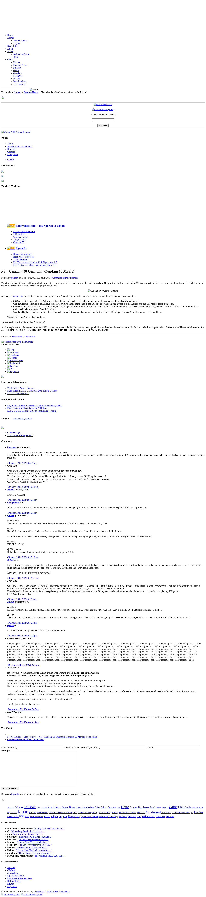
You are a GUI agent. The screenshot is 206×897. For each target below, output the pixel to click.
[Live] (10, 368)
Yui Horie (170, 816)
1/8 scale (30, 807)
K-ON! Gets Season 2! (18, 393)
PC (192, 812)
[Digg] (10, 349)
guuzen (14, 278)
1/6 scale (10, 807)
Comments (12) (14, 432)
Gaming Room (20, 237)
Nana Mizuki (130, 812)
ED (105, 807)
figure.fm (21, 248)
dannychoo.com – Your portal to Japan (40, 225)
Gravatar (15, 794)
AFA (38, 807)
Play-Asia (12, 886)
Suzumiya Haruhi (99, 816)
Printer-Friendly (70, 278)
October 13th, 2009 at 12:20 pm (23, 557)
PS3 (21, 816)
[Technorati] (13, 363)
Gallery (10, 159)
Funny (158, 807)
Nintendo (176, 812)
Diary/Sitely (13, 46)
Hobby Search (14, 881)
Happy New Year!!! (22, 254)
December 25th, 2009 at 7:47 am (23, 709)
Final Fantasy (144, 807)
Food (152, 807)
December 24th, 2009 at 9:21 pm (23, 665)
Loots (65, 812)
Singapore (63, 816)
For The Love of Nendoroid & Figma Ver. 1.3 (35, 262)
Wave (139, 816)
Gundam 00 (18, 418)
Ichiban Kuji (19, 234)
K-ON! (32, 812)
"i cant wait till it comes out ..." (28, 834)
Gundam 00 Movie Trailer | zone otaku (25, 739)
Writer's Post (148, 816)
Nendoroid (153, 812)
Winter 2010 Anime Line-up (20, 388)
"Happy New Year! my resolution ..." (36, 853)
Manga (16, 78)
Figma (125, 807)
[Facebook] (13, 355)
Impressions (12, 812)
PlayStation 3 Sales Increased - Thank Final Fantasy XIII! (34, 405)
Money (115, 812)
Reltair (10, 560)
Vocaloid (132, 816)
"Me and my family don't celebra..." (27, 831)
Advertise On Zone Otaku (19, 146)
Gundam (17, 73)
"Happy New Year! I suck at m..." (33, 842)
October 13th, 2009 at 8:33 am (22, 500)
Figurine (17, 67)
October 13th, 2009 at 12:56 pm (23, 578)
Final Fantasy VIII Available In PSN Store (27, 408)
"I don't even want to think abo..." (32, 847)
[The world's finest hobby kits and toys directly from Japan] (2, 181)
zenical (10, 489)
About (10, 143)
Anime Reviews (21, 40)
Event (110, 807)
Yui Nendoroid (20, 259)
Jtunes (10, 51)
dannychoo (12, 873)
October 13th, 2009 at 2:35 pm (22, 599)
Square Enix (86, 816)
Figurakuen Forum (16, 875)
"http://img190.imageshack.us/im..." (35, 836)
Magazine (18, 76)
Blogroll (11, 149)
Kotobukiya (42, 812)
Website (150, 747)
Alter (49, 807)
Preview (198, 812)
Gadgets (165, 807)
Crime (97, 807)
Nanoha (141, 812)
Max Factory (105, 812)
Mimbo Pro (52, 891)
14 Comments (55, 278)
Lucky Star (72, 812)
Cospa (91, 807)
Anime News (68, 807)
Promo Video (13, 816)
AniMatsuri (16, 336)
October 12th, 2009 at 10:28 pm (23, 487)
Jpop (15, 57)
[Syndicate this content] (11, 225)
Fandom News (20, 65)
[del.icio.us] (13, 352)
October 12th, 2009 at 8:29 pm (22, 463)
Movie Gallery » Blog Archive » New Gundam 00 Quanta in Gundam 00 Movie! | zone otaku (52, 737)
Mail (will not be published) (81, 747)
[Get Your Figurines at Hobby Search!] (2, 427)
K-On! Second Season (24, 231)
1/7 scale (19, 807)
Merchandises (19, 81)
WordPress (39, 891)
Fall (114, 807)
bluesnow (12, 447)
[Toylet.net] (2, 171)
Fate (118, 807)
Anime (10, 38)
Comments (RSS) (105, 109)
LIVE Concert (55, 812)
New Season (166, 812)
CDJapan (11, 870)
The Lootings (19, 84)
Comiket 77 (18, 242)
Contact (11, 151)
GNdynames (13, 502)
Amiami (11, 867)
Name (9, 747)
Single (71, 816)
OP (182, 812)
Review (47, 816)
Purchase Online (36, 816)
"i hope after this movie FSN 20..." (35, 845)
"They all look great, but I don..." (49, 855)
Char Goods (82, 807)
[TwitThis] (12, 366)
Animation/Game (21, 54)
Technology (113, 816)
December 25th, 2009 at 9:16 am (23, 722)
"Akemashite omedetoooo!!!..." (33, 839)
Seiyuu (16, 43)
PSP (27, 816)
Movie (28, 418)
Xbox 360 (160, 816)
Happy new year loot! (23, 257)
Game (16, 70)
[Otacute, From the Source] (2, 176)
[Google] (12, 358)
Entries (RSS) (105, 104)
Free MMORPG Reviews (19, 878)
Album (44, 807)
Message (5, 750)
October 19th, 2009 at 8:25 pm (22, 635)
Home (10, 35)
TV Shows (123, 816)
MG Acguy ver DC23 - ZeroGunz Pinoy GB (34, 265)
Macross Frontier (84, 812)
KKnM (10, 884)
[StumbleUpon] (15, 360)
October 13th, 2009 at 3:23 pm (22, 622)
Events (16, 62)
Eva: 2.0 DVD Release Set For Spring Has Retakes (31, 410)
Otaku (10, 59)
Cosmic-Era (29, 336)
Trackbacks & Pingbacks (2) (20, 435)
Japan (10, 48)
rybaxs (10, 625)
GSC (181, 807)
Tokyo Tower (19, 239)
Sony (77, 816)
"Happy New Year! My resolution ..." (33, 850)
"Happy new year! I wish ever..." (49, 828)
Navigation (12, 154)
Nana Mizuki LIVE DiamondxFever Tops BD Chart (32, 390)
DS (102, 807)
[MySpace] (13, 371)
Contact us (64, 891)
